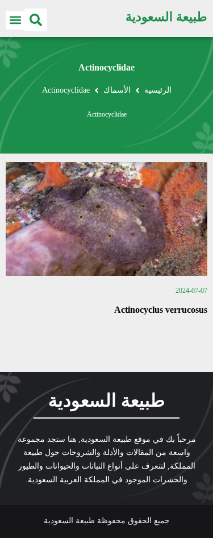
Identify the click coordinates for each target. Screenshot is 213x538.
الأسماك (117, 90)
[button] (35, 20)
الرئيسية (158, 90)
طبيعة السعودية (166, 17)
